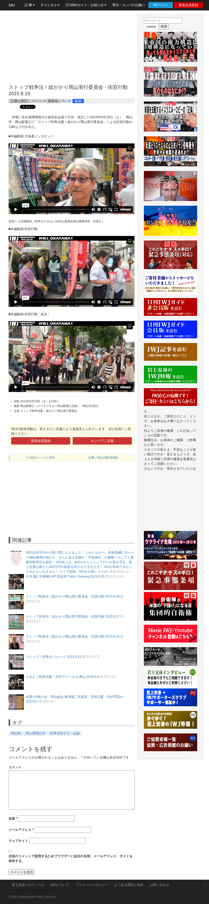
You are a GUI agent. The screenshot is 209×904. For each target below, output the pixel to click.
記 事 (29, 5)
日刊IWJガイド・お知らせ (85, 5)
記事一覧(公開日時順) (103, 457)
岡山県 (66, 101)
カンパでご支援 (102, 441)
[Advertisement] (72, 43)
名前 (13, 818)
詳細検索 (151, 26)
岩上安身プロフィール (28, 885)
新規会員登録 (188, 5)
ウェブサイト (18, 841)
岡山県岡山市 (35, 733)
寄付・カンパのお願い (128, 5)
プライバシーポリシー (91, 885)
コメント (15, 767)
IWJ (12, 5)
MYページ (160, 5)
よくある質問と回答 (128, 885)
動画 (78, 101)
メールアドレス (21, 829)
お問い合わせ (159, 885)
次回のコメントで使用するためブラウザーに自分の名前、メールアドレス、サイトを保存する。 (71, 858)
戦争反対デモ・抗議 (65, 733)
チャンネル (49, 5)
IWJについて (60, 885)
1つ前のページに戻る (40, 457)
